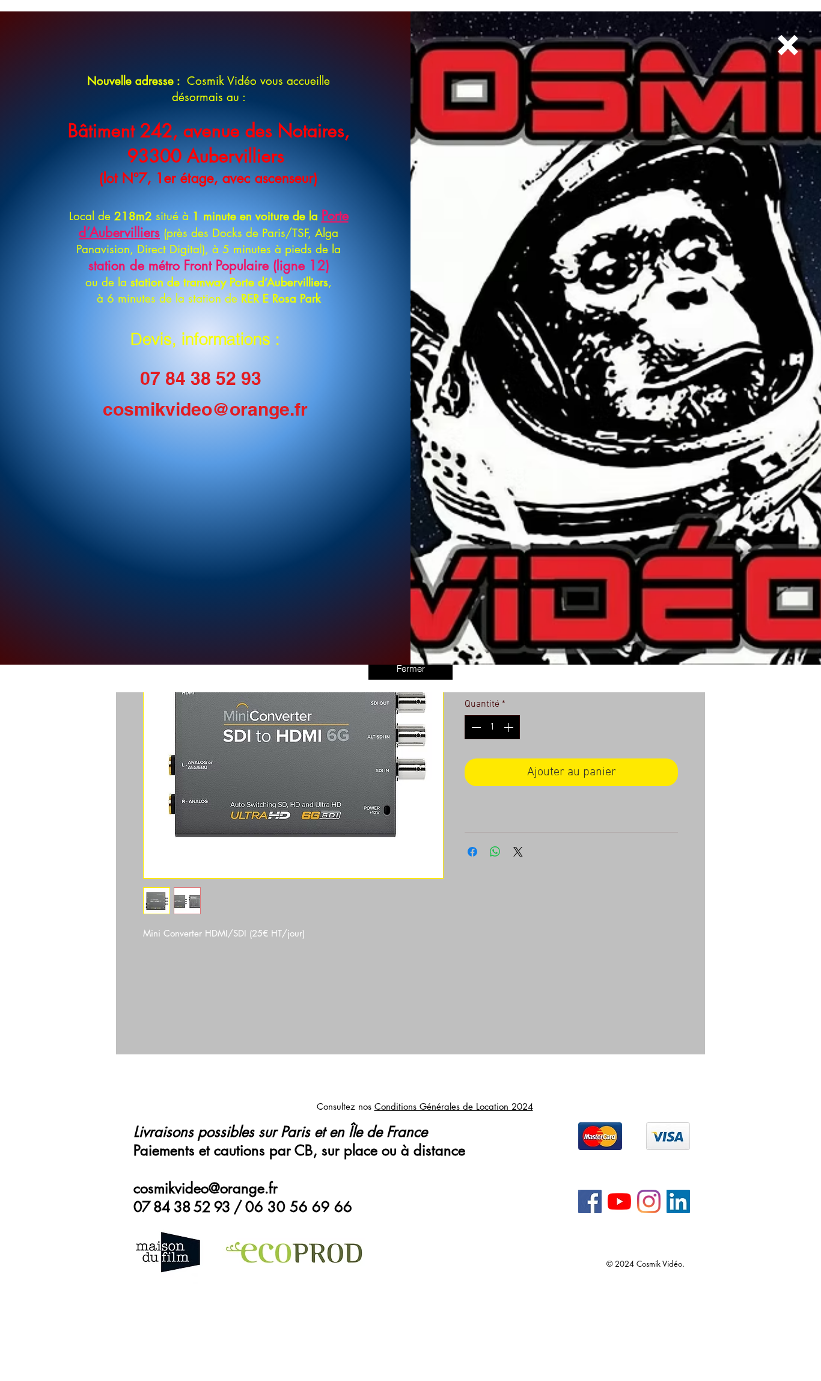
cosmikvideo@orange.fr (205, 409)
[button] (410, 668)
